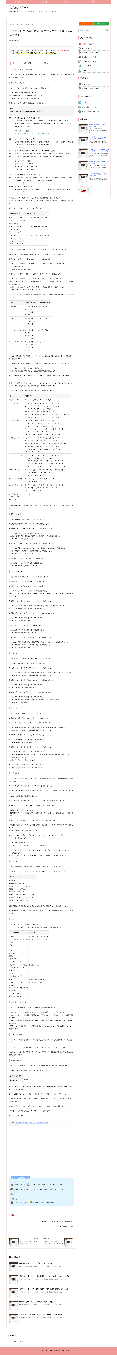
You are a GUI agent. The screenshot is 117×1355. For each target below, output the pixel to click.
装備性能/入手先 (35, 1185)
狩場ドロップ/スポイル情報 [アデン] (44, 1202)
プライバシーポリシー (25, 1341)
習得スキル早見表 (19, 1185)
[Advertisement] (41, 1150)
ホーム (13, 24)
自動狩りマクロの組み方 (40, 1189)
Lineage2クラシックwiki (89, 107)
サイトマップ (12, 1341)
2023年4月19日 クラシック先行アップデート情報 (36, 1302)
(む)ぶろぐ (85, 102)
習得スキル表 (86, 84)
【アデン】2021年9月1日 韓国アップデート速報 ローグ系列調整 (40, 1315)
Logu (71, 1226)
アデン (31, 24)
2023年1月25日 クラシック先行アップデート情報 (35, 1263)
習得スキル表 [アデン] (21, 1202)
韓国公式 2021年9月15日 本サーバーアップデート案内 (32, 1123)
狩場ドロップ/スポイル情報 (54, 1185)
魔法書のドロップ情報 (21, 1189)
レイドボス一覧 (58, 1189)
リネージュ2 (22, 24)
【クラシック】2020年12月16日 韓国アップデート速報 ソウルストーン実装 (44, 1276)
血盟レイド (17, 1193)
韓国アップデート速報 (65, 1221)
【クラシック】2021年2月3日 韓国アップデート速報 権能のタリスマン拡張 (44, 1289)
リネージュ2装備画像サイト (90, 111)
